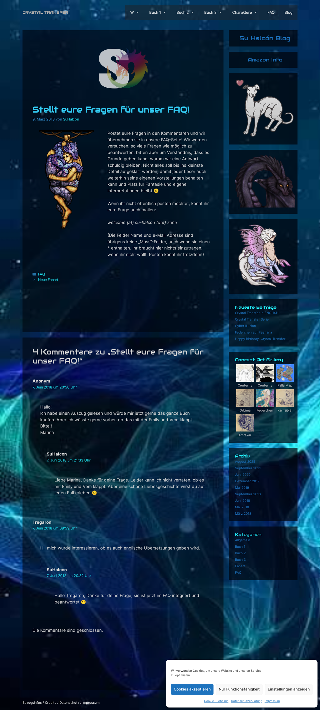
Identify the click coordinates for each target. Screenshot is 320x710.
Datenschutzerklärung (246, 701)
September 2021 (248, 468)
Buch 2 (182, 12)
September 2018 (248, 494)
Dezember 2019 (247, 481)
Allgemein (242, 540)
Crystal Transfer (45, 12)
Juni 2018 (242, 500)
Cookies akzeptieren (192, 689)
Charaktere (242, 12)
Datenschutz (69, 702)
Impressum (272, 701)
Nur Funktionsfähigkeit (239, 689)
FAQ (271, 12)
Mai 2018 (242, 507)
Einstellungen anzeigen (289, 689)
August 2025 (245, 462)
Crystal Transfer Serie (252, 319)
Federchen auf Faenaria (253, 332)
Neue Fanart (48, 280)
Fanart (240, 566)
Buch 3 (210, 12)
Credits (50, 702)
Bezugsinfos (32, 702)
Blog (288, 12)
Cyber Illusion (245, 326)
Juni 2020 (242, 474)
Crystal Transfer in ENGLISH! (257, 313)
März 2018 (243, 514)
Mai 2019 (242, 488)
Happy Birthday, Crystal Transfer (260, 339)
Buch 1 (155, 12)
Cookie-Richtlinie (216, 701)
